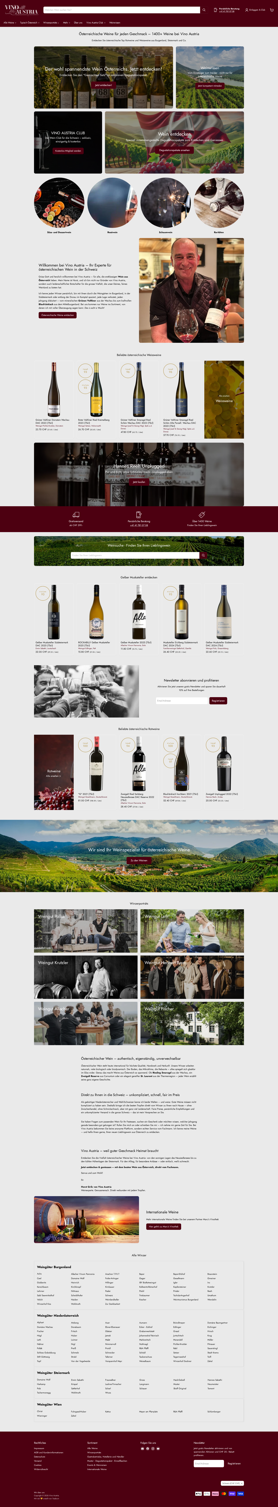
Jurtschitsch (178, 1335)
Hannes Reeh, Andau (214, 797)
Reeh (209, 1291)
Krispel (74, 1384)
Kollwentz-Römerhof (148, 1286)
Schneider (110, 1352)
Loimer (74, 1339)
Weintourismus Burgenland (185, 1299)
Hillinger (109, 1282)
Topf (39, 1361)
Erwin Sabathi (77, 1380)
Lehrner (40, 1291)
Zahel (209, 1361)
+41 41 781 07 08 (226, 11)
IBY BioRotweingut (147, 1282)
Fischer (40, 1331)
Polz (39, 1388)
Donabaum (76, 1327)
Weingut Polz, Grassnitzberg (217, 648)
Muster (176, 1384)
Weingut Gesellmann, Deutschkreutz (92, 797)
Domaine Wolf (77, 1278)
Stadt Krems (212, 1352)
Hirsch (210, 1331)
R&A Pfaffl (143, 1348)
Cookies (37, 1465)
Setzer (176, 1352)
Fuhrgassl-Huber (78, 1411)
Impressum (39, 1448)
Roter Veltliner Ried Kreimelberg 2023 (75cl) (93, 421)
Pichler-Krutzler (180, 1344)
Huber (74, 1335)
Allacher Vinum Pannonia (82, 1274)
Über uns (78, 22)
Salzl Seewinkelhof (45, 1295)
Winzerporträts (50, 22)
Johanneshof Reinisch (149, 1335)
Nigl (73, 1344)
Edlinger (177, 1327)
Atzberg (75, 1322)
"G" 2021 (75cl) (86, 794)
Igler (175, 1282)
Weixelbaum (145, 1361)
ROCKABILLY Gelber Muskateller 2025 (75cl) (94, 644)
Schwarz (109, 1295)
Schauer (143, 1388)
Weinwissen (114, 22)
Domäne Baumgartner (217, 1322)
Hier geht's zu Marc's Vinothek (163, 1226)
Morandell (177, 1339)
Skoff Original (179, 1388)
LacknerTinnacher (113, 1384)
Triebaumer (144, 1295)
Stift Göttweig (43, 1356)
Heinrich (75, 1282)
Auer (107, 1322)
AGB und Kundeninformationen (48, 1452)
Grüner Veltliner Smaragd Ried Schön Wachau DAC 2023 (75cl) (137, 421)
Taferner (109, 1356)
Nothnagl (143, 1344)
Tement (211, 1388)
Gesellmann (178, 1278)
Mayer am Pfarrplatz (148, 1411)
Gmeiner (211, 1278)
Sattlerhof (75, 1388)
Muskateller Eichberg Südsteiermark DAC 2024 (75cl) (180, 644)
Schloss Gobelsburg (46, 1352)
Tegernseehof (179, 1356)
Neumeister (213, 1384)
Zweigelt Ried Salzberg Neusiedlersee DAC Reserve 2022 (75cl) (137, 797)
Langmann (144, 1384)
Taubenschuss (145, 1356)
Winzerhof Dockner (182, 1361)
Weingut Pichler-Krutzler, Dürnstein (49, 425)
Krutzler (210, 1286)
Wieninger (42, 1415)
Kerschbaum (42, 1286)
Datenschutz (39, 1456)
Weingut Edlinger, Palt (87, 648)
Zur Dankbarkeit (112, 1304)
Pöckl (141, 1291)
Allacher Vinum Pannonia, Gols (133, 645)
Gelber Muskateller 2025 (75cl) (136, 642)
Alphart (40, 1322)
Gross (142, 1380)
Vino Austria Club (95, 22)
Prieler (176, 1291)
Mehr (65, 22)
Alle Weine (9, 22)
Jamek (108, 1335)
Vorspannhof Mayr (113, 1361)
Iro (208, 1282)
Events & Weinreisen (97, 1465)
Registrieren (218, 701)
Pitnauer (211, 1344)
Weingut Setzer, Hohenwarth (89, 425)
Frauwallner (110, 1380)
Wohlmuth (76, 1304)
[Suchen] (204, 10)
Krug (209, 1335)
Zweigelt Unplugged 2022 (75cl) (222, 794)
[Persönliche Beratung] (139, 519)
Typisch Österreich (29, 22)
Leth (39, 1339)
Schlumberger (214, 1411)
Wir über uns (39, 1492)
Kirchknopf (76, 1286)
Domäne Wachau (45, 1327)
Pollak (39, 1348)
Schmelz (75, 1352)
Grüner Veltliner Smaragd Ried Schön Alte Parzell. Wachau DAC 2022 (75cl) (179, 423)
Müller (210, 1339)
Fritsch (74, 1331)
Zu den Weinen (139, 860)
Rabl (175, 1348)
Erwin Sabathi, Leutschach (46, 648)
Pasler (108, 1291)
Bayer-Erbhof (179, 1274)
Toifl (209, 1356)
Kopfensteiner (179, 1286)
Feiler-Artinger (112, 1278)
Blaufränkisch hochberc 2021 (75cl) (180, 794)
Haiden (74, 1299)
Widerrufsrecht (41, 1469)
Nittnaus (75, 1291)
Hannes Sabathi (215, 1380)
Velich (40, 1299)
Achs (39, 1273)
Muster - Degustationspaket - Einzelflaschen (107, 1460)
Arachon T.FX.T (112, 1274)
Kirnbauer (109, 1286)
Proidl (108, 1348)
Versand (38, 1460)
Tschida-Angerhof (181, 1295)
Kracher (142, 1299)
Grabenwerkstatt (146, 1331)
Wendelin (211, 1299)
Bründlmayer (179, 1322)
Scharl (108, 1388)
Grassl (176, 1331)
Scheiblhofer (77, 1295)
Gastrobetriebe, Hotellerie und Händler (105, 1456)
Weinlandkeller (112, 1299)
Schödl (142, 1352)
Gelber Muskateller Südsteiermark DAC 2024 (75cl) (222, 644)
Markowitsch (145, 1339)
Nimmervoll (110, 1344)
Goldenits (41, 1282)
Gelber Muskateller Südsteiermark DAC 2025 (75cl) (52, 644)
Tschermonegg (44, 1392)
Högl (39, 1335)
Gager (142, 1278)
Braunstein (212, 1274)
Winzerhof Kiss (44, 1304)
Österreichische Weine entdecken (57, 315)
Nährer (40, 1344)
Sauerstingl (212, 1348)
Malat (107, 1339)
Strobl (73, 1356)
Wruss (108, 1392)
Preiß (73, 1348)
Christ (39, 1411)
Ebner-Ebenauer (112, 1327)
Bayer (141, 1274)
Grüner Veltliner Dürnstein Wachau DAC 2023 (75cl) (52, 421)
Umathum (211, 1295)
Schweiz (231, 1483)
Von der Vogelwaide (80, 1361)
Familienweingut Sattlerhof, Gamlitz (177, 648)
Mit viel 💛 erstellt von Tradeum (46, 1498)
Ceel (39, 1278)
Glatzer (108, 1331)
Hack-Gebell (179, 1380)
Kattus (108, 1411)
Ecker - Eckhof (145, 1327)
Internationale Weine (97, 1469)
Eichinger (211, 1327)
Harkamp (41, 1384)
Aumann (143, 1322)
